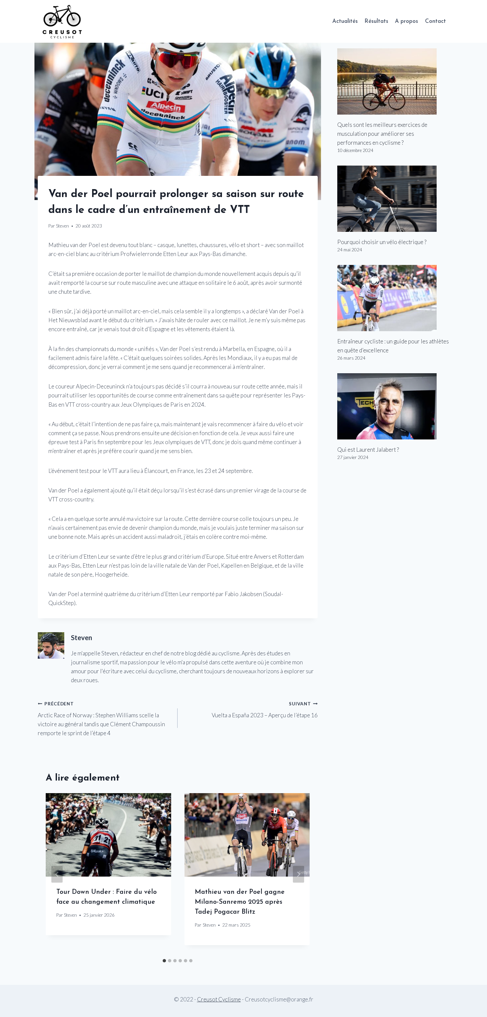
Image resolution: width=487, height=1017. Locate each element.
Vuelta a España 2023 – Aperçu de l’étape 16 (264, 710)
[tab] (164, 960)
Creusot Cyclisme (219, 999)
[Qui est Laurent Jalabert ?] (393, 406)
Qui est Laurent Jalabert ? (368, 449)
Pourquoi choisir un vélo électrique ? (381, 241)
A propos (406, 21)
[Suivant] (298, 874)
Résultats (376, 21)
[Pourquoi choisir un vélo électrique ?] (393, 199)
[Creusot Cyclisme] (62, 21)
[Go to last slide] (57, 874)
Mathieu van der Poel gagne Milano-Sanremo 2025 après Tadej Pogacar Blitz (240, 902)
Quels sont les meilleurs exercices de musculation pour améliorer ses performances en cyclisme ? (382, 133)
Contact (435, 21)
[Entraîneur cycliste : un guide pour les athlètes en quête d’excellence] (393, 298)
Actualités (345, 21)
